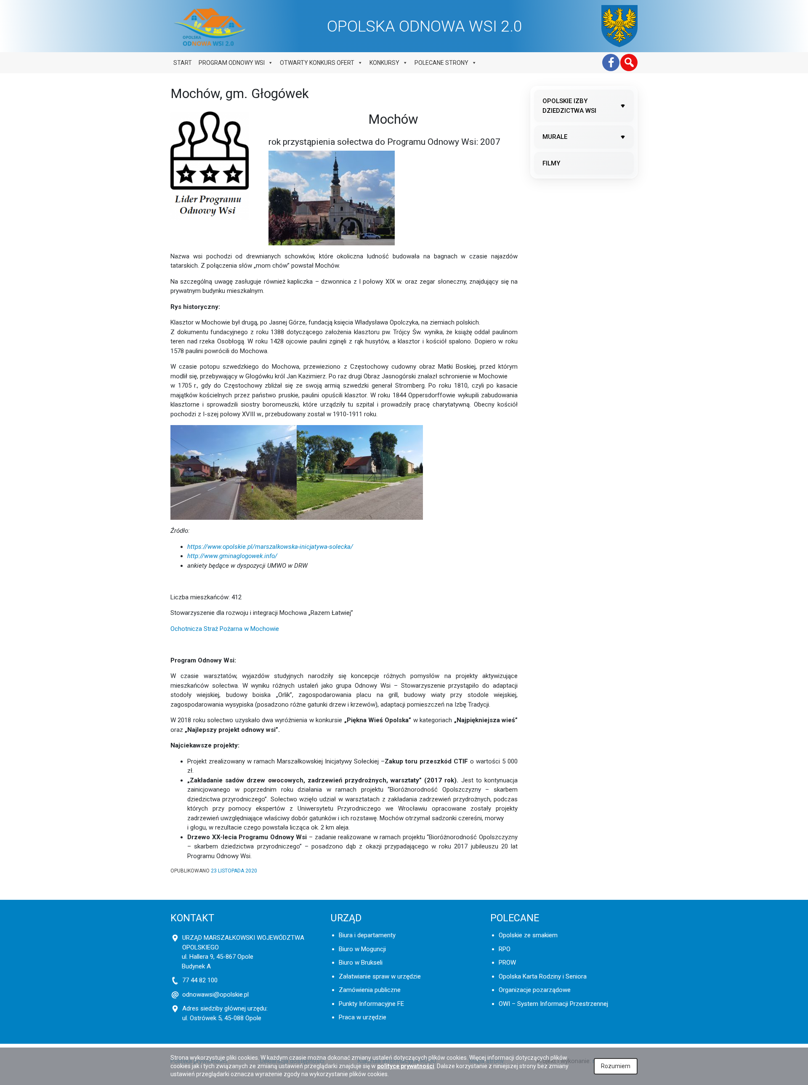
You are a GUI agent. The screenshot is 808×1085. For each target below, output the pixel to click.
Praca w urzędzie (362, 1017)
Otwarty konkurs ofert (317, 62)
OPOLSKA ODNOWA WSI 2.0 (424, 26)
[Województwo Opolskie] (619, 26)
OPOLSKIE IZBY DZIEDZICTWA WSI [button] (569, 105)
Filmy (551, 163)
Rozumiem (615, 1066)
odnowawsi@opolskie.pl (215, 994)
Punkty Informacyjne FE (371, 1004)
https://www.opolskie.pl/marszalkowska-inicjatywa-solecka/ (270, 546)
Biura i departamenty (367, 935)
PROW (507, 962)
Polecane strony (441, 62)
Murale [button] (554, 137)
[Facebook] (610, 62)
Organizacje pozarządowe (535, 990)
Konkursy (384, 62)
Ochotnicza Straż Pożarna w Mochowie (224, 629)
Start (182, 62)
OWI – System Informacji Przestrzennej (553, 1004)
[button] (629, 62)
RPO (504, 949)
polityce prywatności (405, 1066)
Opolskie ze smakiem (528, 935)
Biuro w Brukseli (361, 962)
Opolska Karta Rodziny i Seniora (543, 976)
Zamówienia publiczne (370, 990)
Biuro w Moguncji (362, 949)
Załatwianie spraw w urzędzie (380, 976)
